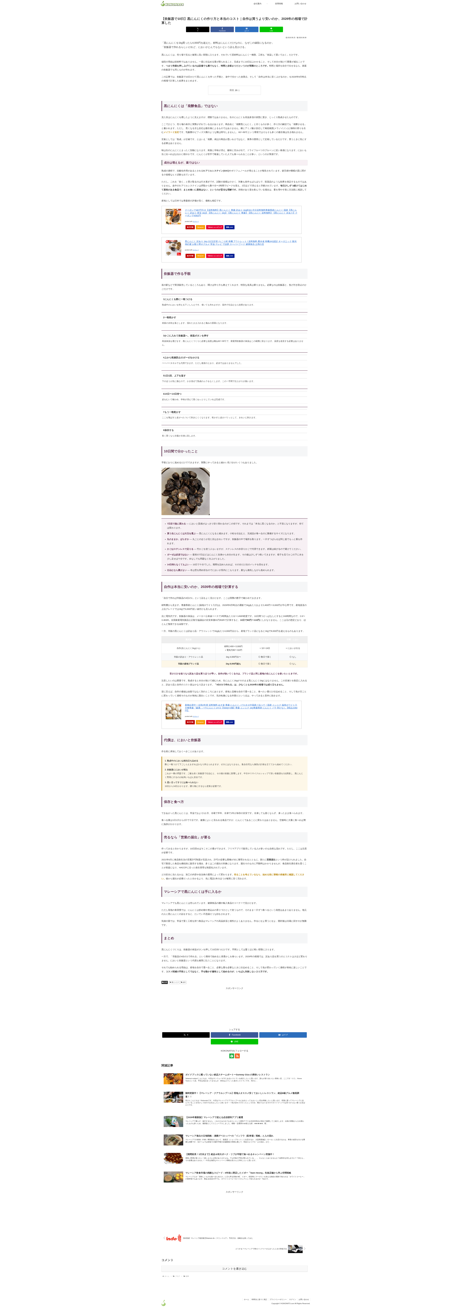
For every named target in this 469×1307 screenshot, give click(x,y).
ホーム (246, 1299)
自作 (184, 982)
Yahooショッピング (215, 227)
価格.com (229, 227)
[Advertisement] (234, 1007)
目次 (232, 90)
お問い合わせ (304, 1299)
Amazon (200, 227)
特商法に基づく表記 (259, 1299)
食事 (165, 982)
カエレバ (196, 221)
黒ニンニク (175, 982)
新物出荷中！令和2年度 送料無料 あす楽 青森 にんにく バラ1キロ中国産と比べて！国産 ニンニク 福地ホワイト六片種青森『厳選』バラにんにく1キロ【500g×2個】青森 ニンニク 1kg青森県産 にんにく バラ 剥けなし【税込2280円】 (241, 708)
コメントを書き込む (234, 1268)
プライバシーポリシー (278, 1299)
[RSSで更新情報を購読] (237, 1055)
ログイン (292, 1299)
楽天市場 (190, 227)
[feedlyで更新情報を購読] (231, 1055)
